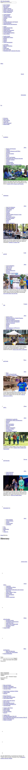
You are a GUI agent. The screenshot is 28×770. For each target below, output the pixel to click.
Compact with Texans (8, 707)
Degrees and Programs (8, 11)
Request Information (7, 653)
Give (4, 526)
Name (2, 657)
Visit (4, 530)
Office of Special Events (11, 374)
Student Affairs (9, 316)
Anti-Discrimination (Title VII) (9, 716)
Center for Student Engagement (13, 320)
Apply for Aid (9, 267)
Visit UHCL (6, 7)
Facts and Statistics (10, 424)
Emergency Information (8, 686)
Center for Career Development (13, 321)
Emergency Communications (12, 375)
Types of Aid (9, 268)
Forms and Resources (10, 270)
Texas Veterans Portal (8, 698)
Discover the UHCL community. (20, 349)
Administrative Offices (8, 37)
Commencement (9, 162)
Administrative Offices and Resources (14, 420)
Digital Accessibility (7, 719)
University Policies (7, 711)
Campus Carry (6, 715)
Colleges (8, 150)
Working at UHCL (10, 429)
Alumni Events (6, 29)
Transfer (8, 212)
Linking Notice (6, 709)
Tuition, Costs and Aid (8, 9)
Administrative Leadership (11, 419)
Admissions (5, 195)
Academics (5, 137)
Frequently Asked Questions (12, 273)
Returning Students (10, 218)
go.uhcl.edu (5, 121)
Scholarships (8, 269)
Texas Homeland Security (8, 703)
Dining (7, 325)
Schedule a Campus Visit (14, 242)
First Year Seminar (10, 153)
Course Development (7, 42)
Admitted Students (7, 8)
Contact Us (5, 531)
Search (2, 2)
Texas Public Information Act (9, 704)
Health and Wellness (10, 319)
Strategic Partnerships (10, 427)
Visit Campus (9, 209)
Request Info (6, 529)
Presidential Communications (12, 621)
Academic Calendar (7, 17)
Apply (4, 528)
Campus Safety (6, 627)
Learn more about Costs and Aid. (10, 293)
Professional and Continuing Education (11, 50)
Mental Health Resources (8, 718)
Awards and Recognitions (8, 32)
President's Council (10, 625)
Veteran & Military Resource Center (13, 164)
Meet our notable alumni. (16, 495)
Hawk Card (5, 119)
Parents (7, 220)
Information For (6, 508)
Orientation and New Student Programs (14, 318)
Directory (8, 426)
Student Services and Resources (10, 24)
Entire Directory (4, 677)
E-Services (5, 118)
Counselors (8, 219)
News (7, 372)
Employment (6, 48)
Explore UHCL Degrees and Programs (15, 183)
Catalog (7, 161)
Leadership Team (9, 622)
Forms (7, 221)
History (7, 422)
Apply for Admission (10, 207)
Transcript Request (7, 23)
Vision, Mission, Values (11, 592)
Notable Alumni (9, 474)
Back (25, 147)
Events (4, 19)
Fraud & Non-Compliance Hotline (10, 691)
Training (5, 39)
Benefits (5, 38)
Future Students (6, 4)
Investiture (8, 626)
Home (2, 535)
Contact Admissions (7, 12)
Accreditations (9, 430)
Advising (5, 18)
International (8, 215)
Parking (5, 47)
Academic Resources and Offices (13, 151)
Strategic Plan (9, 593)
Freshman (8, 210)
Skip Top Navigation (5, 1)
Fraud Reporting (6, 705)
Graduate (8, 213)
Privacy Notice (6, 710)
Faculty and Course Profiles (9, 697)
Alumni (5, 26)
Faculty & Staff (6, 36)
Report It (5, 712)
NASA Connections (10, 597)
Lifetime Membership (8, 27)
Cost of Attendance (10, 265)
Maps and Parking (10, 425)
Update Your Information (8, 30)
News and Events (7, 49)
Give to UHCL (6, 34)
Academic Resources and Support (10, 21)
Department (3, 661)
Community (5, 44)
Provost (7, 156)
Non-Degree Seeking (10, 217)
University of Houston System (9, 687)
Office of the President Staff (12, 624)
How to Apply (6, 6)
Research (8, 421)
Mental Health (6, 124)
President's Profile (10, 620)
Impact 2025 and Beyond (11, 431)
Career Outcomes (9, 472)
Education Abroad (10, 163)
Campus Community (10, 323)
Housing (8, 324)
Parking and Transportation (12, 652)
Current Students (6, 14)
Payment (8, 271)
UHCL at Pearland (7, 123)
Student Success (9, 473)
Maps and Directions (7, 45)
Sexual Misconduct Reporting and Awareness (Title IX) (15, 717)
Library (4, 20)
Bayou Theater (9, 329)
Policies (5, 41)
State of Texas (6, 701)
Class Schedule (6, 15)
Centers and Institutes (10, 157)
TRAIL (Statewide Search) (9, 700)
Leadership (8, 586)
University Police (7, 688)
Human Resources (7, 695)
